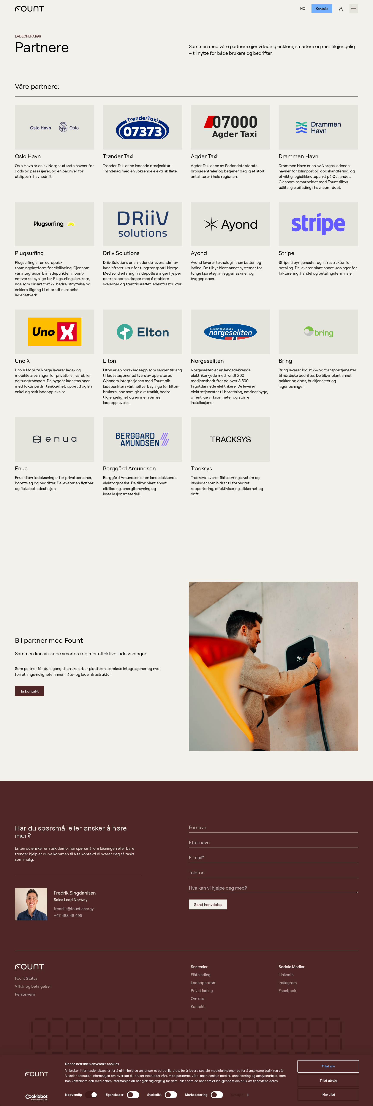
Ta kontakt (29, 691)
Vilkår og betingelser (33, 986)
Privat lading (202, 990)
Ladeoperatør (203, 982)
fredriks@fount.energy (74, 908)
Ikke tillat (328, 1094)
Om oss (197, 998)
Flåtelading (200, 974)
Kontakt (322, 8)
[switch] (133, 1094)
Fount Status (26, 978)
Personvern (25, 994)
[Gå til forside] (29, 9)
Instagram (288, 982)
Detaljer (237, 1095)
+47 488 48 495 (68, 915)
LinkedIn (286, 974)
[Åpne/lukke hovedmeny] (353, 8)
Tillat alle (328, 1066)
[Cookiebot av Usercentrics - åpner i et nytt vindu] (36, 1097)
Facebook (287, 990)
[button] (303, 8)
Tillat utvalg (328, 1080)
